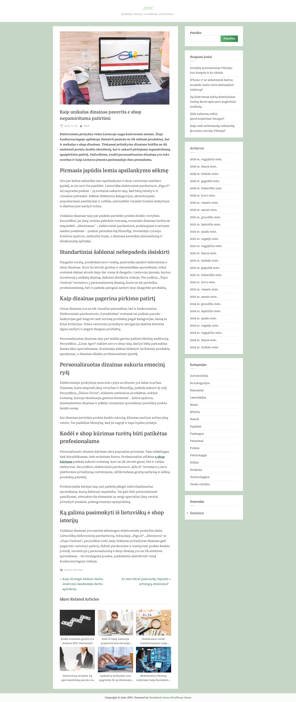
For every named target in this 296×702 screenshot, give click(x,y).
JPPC (148, 8)
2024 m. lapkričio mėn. (205, 311)
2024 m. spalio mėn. (203, 318)
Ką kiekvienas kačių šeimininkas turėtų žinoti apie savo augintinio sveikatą (213, 101)
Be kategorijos (200, 383)
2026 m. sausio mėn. (204, 209)
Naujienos (197, 513)
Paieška (195, 32)
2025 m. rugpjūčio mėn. (206, 246)
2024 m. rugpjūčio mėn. (206, 332)
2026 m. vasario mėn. (204, 202)
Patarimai (196, 441)
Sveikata (196, 469)
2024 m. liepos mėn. (203, 340)
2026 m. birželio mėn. (204, 174)
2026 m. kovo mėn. (203, 195)
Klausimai (197, 390)
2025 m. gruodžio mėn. (205, 217)
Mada (194, 404)
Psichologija (198, 455)
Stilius (194, 462)
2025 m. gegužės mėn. (205, 267)
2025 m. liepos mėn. (203, 253)
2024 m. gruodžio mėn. (205, 304)
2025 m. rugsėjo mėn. (204, 238)
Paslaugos (197, 433)
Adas (86, 125)
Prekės (194, 448)
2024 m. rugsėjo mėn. (204, 325)
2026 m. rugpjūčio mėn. (206, 159)
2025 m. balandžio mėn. (206, 275)
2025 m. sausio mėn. (204, 296)
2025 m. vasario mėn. (204, 289)
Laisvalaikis (198, 397)
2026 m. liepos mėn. (203, 166)
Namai (194, 419)
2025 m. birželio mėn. (204, 260)
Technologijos (199, 477)
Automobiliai (199, 375)
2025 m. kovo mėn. (203, 282)
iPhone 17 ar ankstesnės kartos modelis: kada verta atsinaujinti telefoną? (212, 84)
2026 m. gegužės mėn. (205, 181)
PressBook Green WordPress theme (170, 697)
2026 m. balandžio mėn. (206, 188)
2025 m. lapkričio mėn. (205, 224)
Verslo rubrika (73, 569)
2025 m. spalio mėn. (203, 231)
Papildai (195, 426)
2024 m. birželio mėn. (204, 347)
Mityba (195, 412)
